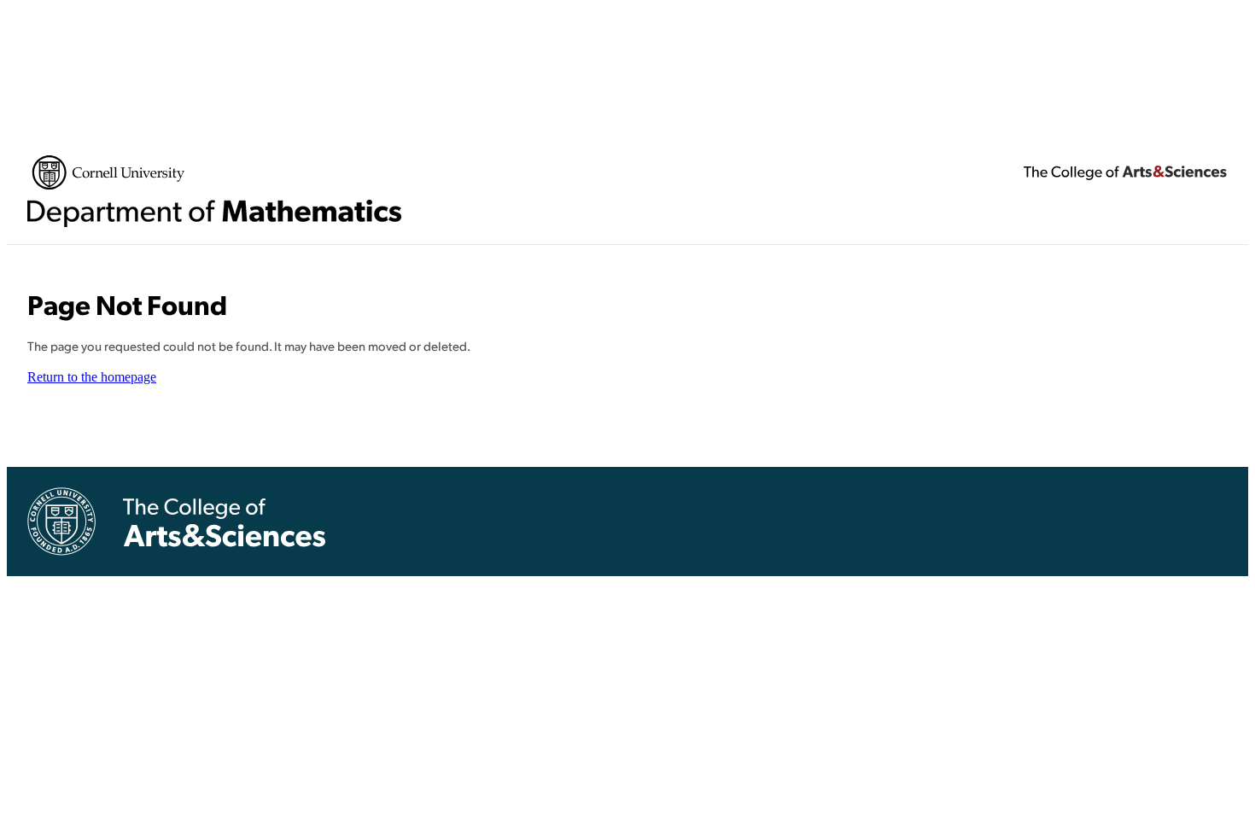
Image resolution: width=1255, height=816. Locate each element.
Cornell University (108, 172)
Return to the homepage (91, 377)
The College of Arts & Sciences (1125, 172)
